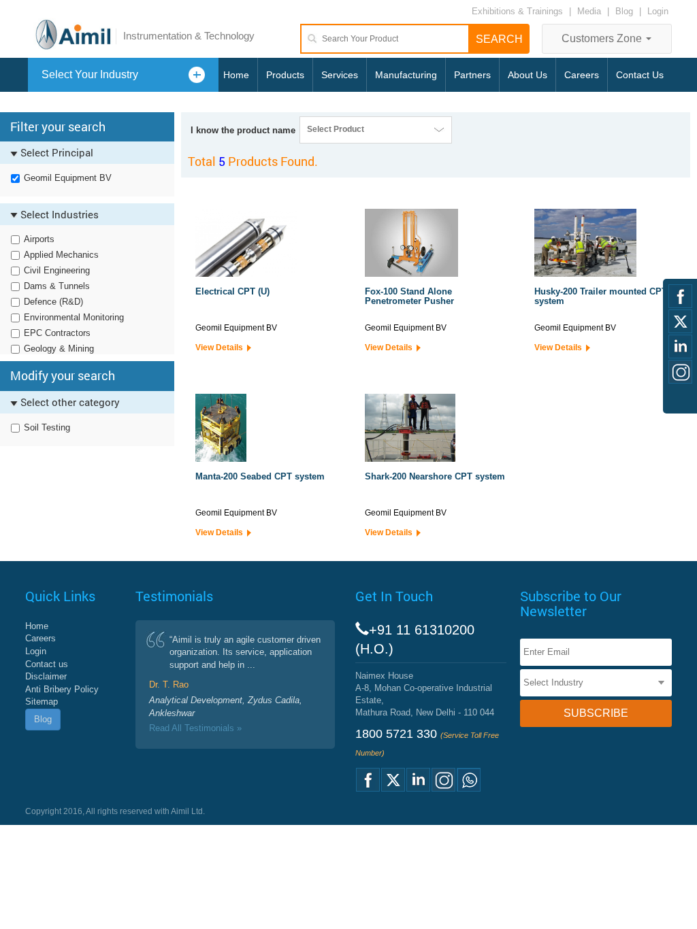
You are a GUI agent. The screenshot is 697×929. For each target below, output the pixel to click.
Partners (472, 74)
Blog (624, 11)
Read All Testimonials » (195, 728)
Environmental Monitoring (74, 317)
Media (590, 11)
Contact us (46, 664)
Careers (581, 74)
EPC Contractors (57, 333)
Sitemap (41, 701)
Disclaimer (46, 676)
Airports (39, 239)
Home (236, 74)
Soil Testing (47, 427)
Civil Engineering (57, 270)
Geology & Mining (59, 348)
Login (657, 11)
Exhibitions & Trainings (517, 11)
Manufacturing (406, 74)
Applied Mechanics (61, 255)
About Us (527, 74)
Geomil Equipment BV (68, 178)
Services (339, 74)
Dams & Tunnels (57, 286)
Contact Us (640, 74)
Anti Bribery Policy (62, 689)
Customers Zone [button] (603, 38)
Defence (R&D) (53, 302)
